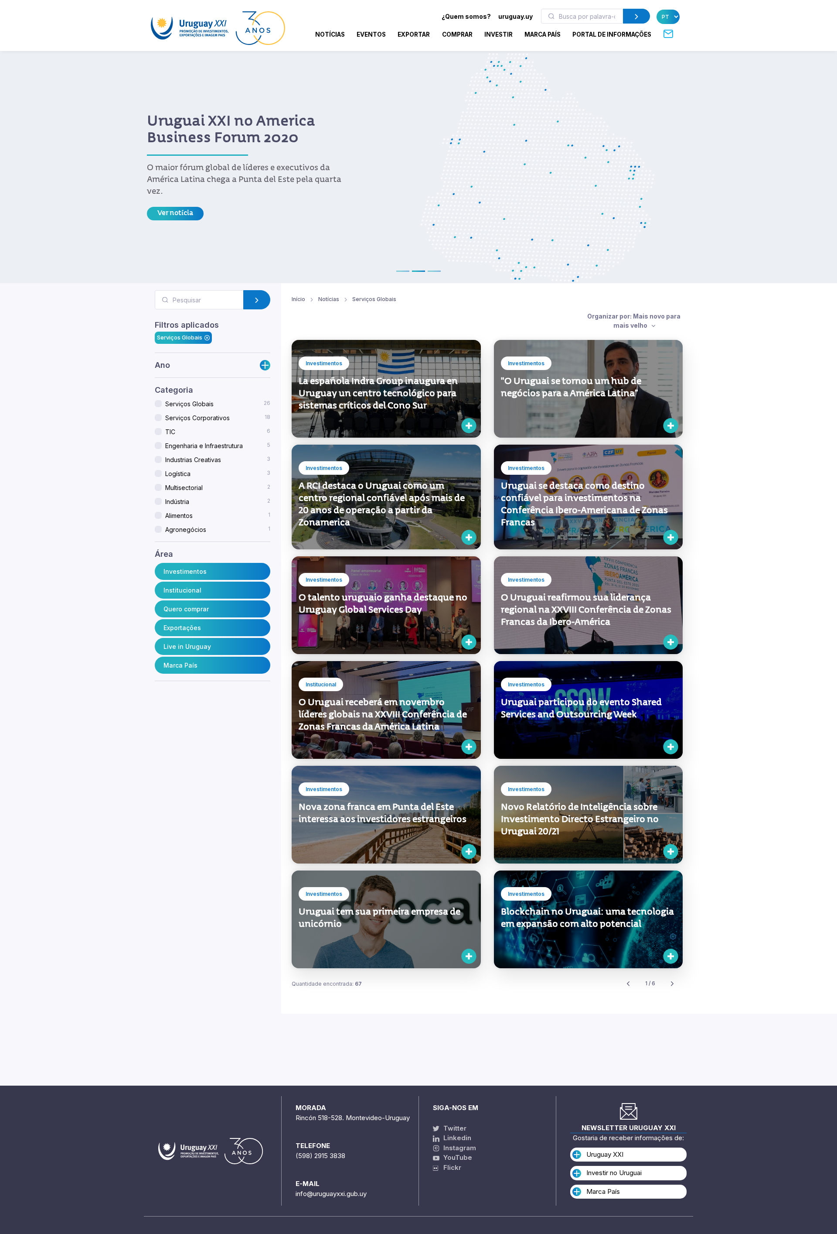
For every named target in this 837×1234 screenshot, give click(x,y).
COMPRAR (457, 34)
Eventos (371, 34)
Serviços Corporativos (217, 418)
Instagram (459, 1148)
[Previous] (628, 983)
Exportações (182, 627)
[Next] (672, 983)
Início (298, 299)
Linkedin (456, 1138)
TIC (217, 431)
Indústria (217, 501)
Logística (217, 473)
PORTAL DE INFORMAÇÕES (611, 34)
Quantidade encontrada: (327, 983)
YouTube (457, 1157)
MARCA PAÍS (542, 34)
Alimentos (217, 515)
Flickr (449, 1167)
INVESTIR (498, 34)
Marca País (180, 664)
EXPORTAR (414, 34)
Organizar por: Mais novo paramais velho (633, 320)
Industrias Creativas (217, 459)
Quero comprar (186, 608)
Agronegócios (217, 529)
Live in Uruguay (187, 646)
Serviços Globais (179, 337)
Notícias (330, 34)
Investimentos (185, 571)
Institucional (182, 589)
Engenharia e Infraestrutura (217, 445)
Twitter (454, 1128)
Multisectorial (217, 487)
